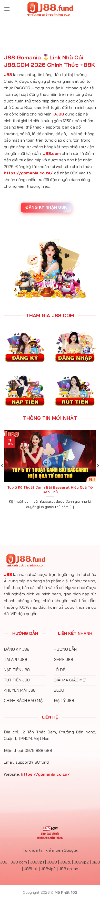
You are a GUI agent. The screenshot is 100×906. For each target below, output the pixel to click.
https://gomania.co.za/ (28, 172)
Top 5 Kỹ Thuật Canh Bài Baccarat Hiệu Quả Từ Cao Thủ (50, 489)
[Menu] (7, 9)
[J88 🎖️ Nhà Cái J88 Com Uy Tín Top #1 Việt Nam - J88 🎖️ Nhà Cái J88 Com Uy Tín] (50, 9)
